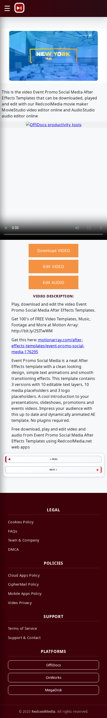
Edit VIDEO (53, 266)
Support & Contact (24, 637)
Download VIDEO (53, 250)
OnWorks (53, 677)
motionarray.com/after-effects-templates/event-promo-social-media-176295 (47, 346)
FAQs (12, 531)
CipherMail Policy (23, 584)
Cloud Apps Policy (24, 575)
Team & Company (23, 540)
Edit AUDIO (53, 282)
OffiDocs (53, 665)
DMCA (13, 549)
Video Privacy (20, 602)
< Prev (54, 459)
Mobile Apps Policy (25, 593)
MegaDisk (53, 690)
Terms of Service (22, 628)
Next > (53, 469)
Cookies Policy (21, 521)
